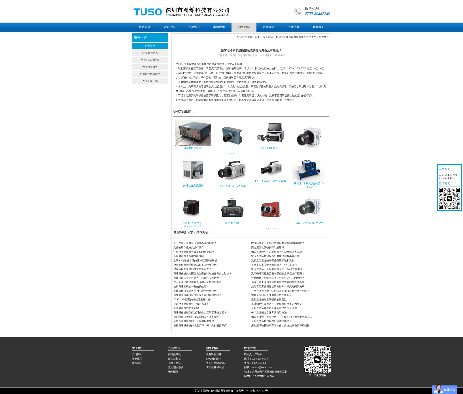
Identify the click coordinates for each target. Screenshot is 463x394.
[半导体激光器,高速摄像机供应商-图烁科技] (193, 145)
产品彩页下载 (150, 81)
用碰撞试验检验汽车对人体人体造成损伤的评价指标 (280, 325)
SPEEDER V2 (270, 147)
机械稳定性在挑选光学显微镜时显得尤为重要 (276, 303)
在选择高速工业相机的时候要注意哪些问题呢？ (277, 243)
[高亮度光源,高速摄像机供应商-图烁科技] (232, 220)
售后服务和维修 (150, 59)
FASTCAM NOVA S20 (232, 186)
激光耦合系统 (175, 367)
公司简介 (137, 354)
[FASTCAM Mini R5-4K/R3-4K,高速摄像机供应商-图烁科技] (310, 152)
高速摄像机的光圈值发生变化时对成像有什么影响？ (202, 273)
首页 (257, 37)
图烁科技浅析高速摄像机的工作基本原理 (196, 316)
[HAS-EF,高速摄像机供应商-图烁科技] (271, 226)
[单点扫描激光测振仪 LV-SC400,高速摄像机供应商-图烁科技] (310, 180)
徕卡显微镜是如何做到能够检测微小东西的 (275, 256)
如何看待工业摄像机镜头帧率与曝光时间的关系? (278, 286)
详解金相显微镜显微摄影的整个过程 (193, 252)
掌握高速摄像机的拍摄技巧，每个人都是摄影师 (200, 325)
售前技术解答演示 (150, 74)
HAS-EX (231, 153)
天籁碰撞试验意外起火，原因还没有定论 (196, 278)
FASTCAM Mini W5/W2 (309, 222)
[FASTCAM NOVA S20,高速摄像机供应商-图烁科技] (232, 183)
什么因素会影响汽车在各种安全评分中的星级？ (277, 278)
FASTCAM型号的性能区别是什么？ (193, 299)
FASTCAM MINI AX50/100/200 (192, 224)
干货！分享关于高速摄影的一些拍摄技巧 (274, 265)
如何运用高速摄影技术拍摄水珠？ (192, 269)
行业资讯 (150, 45)
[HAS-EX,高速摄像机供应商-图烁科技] (232, 151)
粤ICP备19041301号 (257, 390)
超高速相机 (174, 358)
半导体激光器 (192, 148)
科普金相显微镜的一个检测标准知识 (193, 321)
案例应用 (137, 358)
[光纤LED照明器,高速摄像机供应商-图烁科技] (193, 183)
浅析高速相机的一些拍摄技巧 (189, 286)
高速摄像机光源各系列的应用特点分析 (194, 290)
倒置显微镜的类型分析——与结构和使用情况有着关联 (281, 316)
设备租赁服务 (150, 67)
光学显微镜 (174, 363)
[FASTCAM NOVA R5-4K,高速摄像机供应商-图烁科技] (271, 178)
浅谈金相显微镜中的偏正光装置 (191, 303)
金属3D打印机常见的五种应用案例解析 (195, 260)
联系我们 (137, 363)
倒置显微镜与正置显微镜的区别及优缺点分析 (276, 252)
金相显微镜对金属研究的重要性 (269, 299)
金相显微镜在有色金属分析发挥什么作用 (274, 308)
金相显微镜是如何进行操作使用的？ (271, 321)
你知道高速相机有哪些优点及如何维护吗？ (197, 295)
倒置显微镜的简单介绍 (186, 308)
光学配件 (173, 371)
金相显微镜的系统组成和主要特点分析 (194, 265)
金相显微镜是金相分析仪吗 (188, 256)
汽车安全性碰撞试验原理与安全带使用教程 (197, 282)
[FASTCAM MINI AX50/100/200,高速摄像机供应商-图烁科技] (193, 220)
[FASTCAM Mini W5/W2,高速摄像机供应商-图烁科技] (310, 220)
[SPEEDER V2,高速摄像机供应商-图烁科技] (271, 145)
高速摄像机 (174, 354)
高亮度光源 (231, 223)
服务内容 (268, 37)
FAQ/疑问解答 (150, 52)
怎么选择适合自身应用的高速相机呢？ (194, 243)
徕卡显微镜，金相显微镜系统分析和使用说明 (276, 269)
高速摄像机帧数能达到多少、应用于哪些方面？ (200, 312)
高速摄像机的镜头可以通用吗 (267, 247)
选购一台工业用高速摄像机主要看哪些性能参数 (277, 282)
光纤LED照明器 (193, 185)
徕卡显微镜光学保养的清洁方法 (269, 312)
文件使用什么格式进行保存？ (189, 247)
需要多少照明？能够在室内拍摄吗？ (271, 295)
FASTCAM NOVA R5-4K (270, 181)
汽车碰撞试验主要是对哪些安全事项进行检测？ (277, 273)
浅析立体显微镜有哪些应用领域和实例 (272, 260)
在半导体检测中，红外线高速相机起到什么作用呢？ (280, 290)
